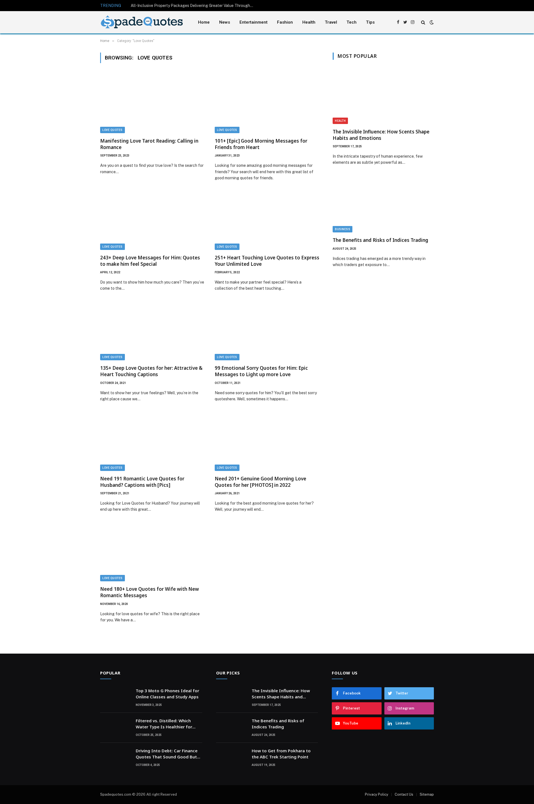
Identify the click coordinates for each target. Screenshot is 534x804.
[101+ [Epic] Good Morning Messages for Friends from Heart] (267, 103)
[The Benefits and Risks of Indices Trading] (383, 204)
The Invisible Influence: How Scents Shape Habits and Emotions (381, 134)
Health (308, 22)
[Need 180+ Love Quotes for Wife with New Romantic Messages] (152, 552)
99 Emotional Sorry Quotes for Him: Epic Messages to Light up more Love (261, 371)
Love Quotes (112, 129)
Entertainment (253, 22)
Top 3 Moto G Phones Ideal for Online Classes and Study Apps (167, 693)
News (224, 22)
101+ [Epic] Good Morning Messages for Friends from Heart (261, 144)
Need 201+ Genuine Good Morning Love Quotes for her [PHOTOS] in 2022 (260, 481)
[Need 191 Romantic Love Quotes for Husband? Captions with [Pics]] (152, 441)
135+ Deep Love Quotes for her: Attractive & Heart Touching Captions (151, 371)
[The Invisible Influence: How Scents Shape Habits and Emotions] (383, 95)
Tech (352, 22)
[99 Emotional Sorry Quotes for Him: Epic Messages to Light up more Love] (267, 331)
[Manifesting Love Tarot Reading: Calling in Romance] (152, 103)
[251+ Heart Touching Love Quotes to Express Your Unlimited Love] (267, 220)
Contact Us (404, 794)
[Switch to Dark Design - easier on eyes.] (431, 22)
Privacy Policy (376, 794)
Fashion (285, 22)
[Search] (423, 22)
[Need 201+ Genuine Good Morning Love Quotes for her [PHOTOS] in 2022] (267, 441)
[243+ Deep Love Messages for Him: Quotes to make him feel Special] (152, 220)
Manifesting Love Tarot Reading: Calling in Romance (149, 144)
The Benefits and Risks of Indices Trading (380, 240)
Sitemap (427, 794)
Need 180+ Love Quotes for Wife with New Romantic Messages (149, 592)
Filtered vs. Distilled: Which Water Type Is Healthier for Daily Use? (164, 724)
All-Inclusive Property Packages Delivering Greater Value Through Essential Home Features (193, 5)
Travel (331, 22)
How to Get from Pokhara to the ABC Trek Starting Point (281, 753)
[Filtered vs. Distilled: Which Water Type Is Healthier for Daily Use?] (115, 727)
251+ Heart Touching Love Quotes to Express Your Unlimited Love (267, 260)
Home (204, 22)
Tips (370, 22)
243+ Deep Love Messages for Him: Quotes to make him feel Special (150, 260)
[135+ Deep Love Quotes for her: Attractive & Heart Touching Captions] (152, 331)
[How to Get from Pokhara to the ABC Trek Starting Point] (231, 757)
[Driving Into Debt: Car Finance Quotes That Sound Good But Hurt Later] (115, 757)
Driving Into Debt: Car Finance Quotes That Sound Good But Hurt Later (166, 754)
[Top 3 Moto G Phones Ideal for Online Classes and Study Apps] (115, 697)
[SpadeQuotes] (142, 22)
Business (342, 229)
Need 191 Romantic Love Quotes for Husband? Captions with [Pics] (142, 481)
